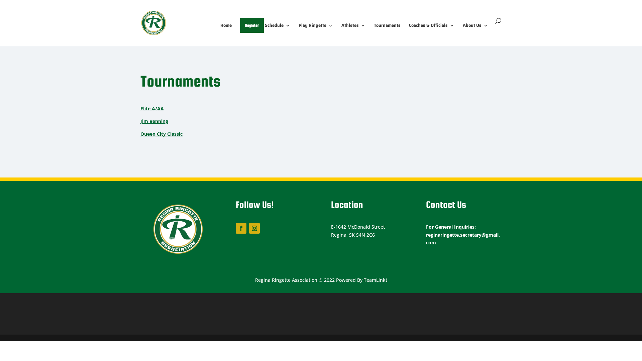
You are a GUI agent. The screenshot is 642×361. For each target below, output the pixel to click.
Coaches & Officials (428, 26)
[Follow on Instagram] (254, 228)
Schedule (274, 26)
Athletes (350, 26)
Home (226, 26)
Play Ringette (312, 26)
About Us (472, 26)
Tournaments (387, 26)
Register (252, 25)
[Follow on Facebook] (241, 228)
